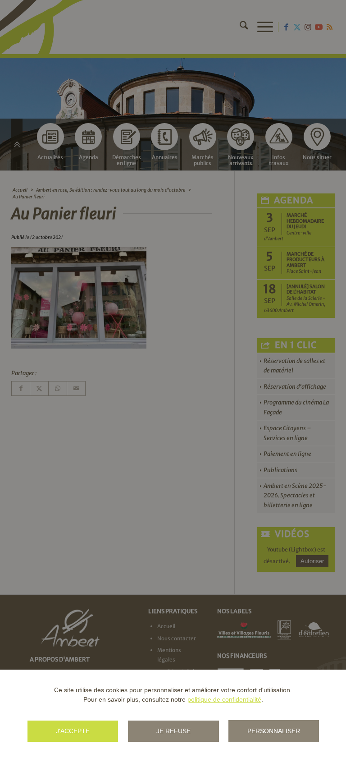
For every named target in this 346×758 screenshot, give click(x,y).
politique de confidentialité (224, 699)
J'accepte (73, 731)
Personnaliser (273, 731)
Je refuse (173, 731)
